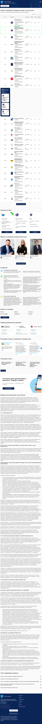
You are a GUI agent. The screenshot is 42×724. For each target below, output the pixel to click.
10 (38, 14)
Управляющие (21, 699)
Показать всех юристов (21, 263)
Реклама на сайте (22, 706)
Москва (2, 311)
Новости (20, 704)
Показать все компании (21, 204)
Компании (20, 695)
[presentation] (41, 348)
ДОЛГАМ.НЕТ (35, 342)
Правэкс (20, 342)
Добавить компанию (13, 713)
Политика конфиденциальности (5, 706)
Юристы (20, 697)
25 (39, 14)
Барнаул (16, 311)
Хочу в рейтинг (8, 388)
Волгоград (30, 311)
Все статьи (3, 370)
